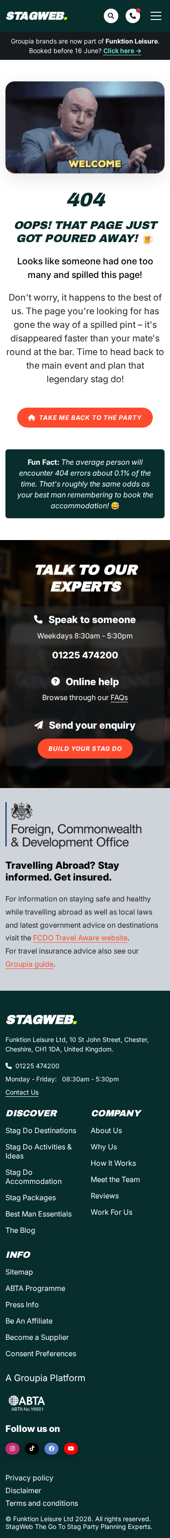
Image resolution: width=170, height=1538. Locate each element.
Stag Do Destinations (40, 1130)
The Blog (20, 1230)
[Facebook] (51, 1449)
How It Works (113, 1163)
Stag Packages (30, 1197)
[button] (133, 16)
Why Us (104, 1146)
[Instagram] (12, 1449)
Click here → (122, 50)
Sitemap (19, 1271)
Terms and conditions (41, 1503)
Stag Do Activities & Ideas (38, 1151)
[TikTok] (32, 1449)
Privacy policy (29, 1477)
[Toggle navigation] (156, 15)
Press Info (22, 1304)
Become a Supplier (37, 1337)
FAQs (119, 697)
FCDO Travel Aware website (80, 937)
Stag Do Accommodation (33, 1177)
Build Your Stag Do (85, 748)
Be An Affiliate (29, 1320)
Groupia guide (29, 964)
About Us (106, 1130)
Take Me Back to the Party (90, 417)
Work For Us (111, 1212)
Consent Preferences (40, 1353)
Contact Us (22, 1092)
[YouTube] (71, 1449)
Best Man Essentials (38, 1213)
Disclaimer (23, 1490)
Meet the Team (115, 1179)
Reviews (105, 1195)
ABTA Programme (35, 1288)
